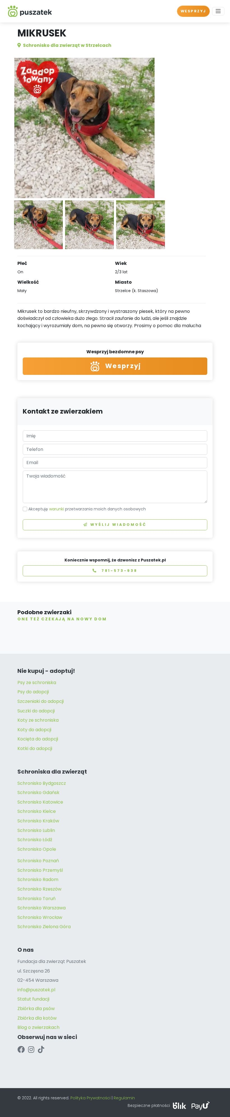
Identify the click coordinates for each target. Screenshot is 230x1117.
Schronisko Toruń (36, 898)
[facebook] (21, 1050)
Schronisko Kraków (38, 821)
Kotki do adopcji (34, 748)
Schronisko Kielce (36, 811)
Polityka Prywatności (90, 1098)
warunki (56, 509)
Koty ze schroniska (38, 720)
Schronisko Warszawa (41, 908)
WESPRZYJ (193, 11)
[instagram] (31, 1050)
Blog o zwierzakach (38, 1027)
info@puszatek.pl (36, 990)
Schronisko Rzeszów (39, 889)
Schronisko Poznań (38, 860)
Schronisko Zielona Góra (44, 926)
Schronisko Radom (37, 879)
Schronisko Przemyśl (40, 870)
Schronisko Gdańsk (38, 792)
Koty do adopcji (34, 729)
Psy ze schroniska (36, 682)
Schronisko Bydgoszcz (41, 783)
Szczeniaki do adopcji (40, 701)
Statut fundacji (33, 999)
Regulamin (124, 1098)
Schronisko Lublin (36, 830)
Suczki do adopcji (36, 711)
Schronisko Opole (36, 849)
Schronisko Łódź (34, 839)
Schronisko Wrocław (39, 917)
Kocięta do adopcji (37, 739)
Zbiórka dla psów (36, 1008)
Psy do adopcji (33, 692)
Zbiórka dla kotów (37, 1018)
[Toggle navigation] (218, 11)
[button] (110, 192)
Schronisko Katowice (40, 802)
